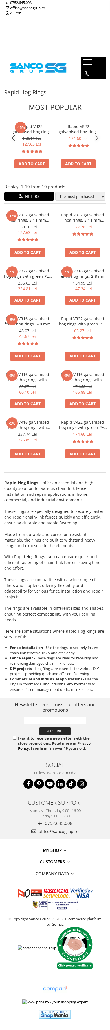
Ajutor (15, 12)
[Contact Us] (87, 73)
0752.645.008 (20, 2)
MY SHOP (53, 850)
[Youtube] (50, 784)
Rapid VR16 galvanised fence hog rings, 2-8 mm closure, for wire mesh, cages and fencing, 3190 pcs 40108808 (82, 273)
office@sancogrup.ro (27, 7)
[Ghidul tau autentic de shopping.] (55, 989)
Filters (31, 196)
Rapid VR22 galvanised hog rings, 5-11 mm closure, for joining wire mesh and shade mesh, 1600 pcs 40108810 (32, 129)
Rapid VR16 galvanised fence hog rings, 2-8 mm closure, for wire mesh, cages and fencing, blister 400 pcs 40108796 (27, 321)
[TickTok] (71, 784)
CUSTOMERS (53, 861)
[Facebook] (28, 784)
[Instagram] (82, 784)
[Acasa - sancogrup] (38, 67)
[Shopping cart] (87, 84)
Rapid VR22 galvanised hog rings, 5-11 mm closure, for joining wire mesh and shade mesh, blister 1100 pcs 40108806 (82, 217)
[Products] (88, 63)
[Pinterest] (39, 784)
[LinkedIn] (60, 784)
